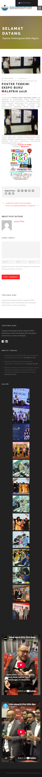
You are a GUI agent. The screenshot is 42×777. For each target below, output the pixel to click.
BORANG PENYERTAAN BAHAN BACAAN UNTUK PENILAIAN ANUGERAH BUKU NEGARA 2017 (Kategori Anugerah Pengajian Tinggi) (21, 370)
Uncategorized (31, 81)
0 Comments (22, 78)
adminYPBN (9, 78)
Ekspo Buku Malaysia (16, 81)
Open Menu (39, 8)
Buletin (4, 81)
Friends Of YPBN (24, 145)
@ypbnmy (25, 146)
